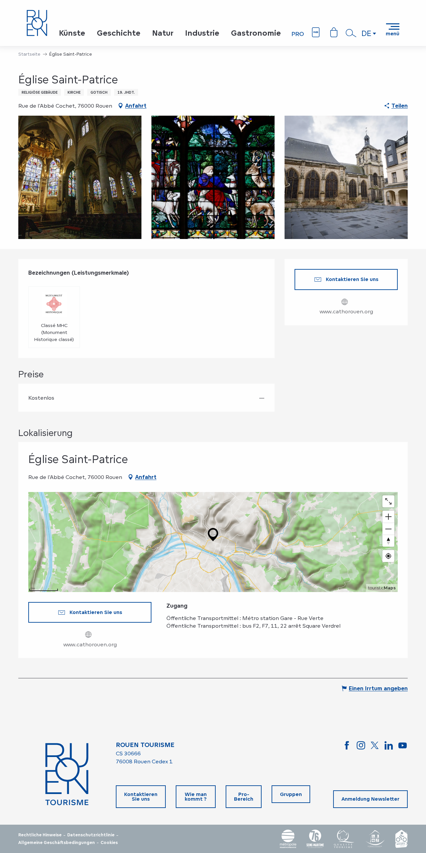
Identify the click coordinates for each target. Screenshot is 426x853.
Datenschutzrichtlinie (90, 835)
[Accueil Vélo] (401, 839)
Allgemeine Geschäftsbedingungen (56, 843)
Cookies (109, 843)
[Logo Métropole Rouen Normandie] (288, 839)
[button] (351, 33)
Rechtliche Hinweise (40, 835)
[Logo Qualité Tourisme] (344, 839)
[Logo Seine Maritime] (315, 839)
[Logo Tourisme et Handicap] (374, 839)
